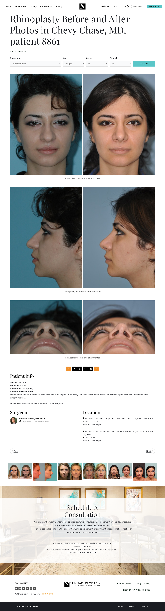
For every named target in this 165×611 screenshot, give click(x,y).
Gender (89, 58)
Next (148, 451)
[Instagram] (27, 588)
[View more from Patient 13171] (20, 480)
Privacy (132, 607)
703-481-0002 (103, 525)
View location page (91, 425)
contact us (86, 546)
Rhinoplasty (27, 388)
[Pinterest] (19, 588)
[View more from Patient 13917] (70, 478)
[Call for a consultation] (85, 369)
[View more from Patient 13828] (45, 479)
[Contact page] (90, 369)
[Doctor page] (79, 369)
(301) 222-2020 (143, 584)
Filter (144, 64)
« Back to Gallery (18, 51)
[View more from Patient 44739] (120, 480)
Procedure (15, 58)
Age (65, 58)
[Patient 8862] (96, 369)
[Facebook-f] (23, 588)
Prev (16, 451)
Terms (121, 607)
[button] (11, 472)
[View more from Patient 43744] (95, 478)
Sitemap (144, 607)
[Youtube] (16, 588)
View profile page (41, 422)
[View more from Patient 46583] (145, 480)
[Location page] (74, 369)
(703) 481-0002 (143, 590)
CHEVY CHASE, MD (126, 584)
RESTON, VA (129, 590)
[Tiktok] (31, 588)
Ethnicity (114, 58)
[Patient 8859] (68, 369)
